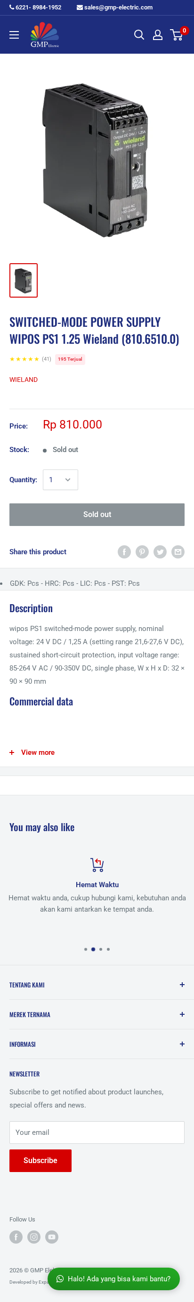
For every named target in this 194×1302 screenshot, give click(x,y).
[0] (177, 34)
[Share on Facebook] (124, 551)
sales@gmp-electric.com (118, 7)
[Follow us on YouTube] (51, 1237)
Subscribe (40, 1160)
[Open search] (139, 35)
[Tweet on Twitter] (160, 551)
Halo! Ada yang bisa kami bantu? (119, 1279)
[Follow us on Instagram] (33, 1237)
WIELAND (23, 379)
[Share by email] (178, 551)
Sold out (97, 514)
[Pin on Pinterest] (142, 551)
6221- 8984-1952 (37, 7)
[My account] (157, 35)
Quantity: (23, 480)
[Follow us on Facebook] (16, 1237)
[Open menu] (14, 35)
